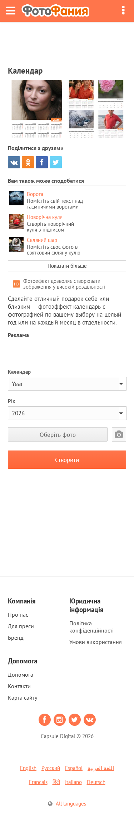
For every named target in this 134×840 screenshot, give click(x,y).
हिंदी (56, 782)
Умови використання (95, 641)
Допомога (20, 674)
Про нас (18, 614)
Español (74, 768)
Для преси (21, 626)
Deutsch (96, 782)
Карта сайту (22, 697)
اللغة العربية (101, 768)
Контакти (19, 686)
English (28, 768)
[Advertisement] (67, 42)
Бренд (16, 637)
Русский (50, 768)
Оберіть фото (58, 434)
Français (38, 782)
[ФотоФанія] (55, 11)
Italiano (73, 782)
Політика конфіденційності (91, 627)
